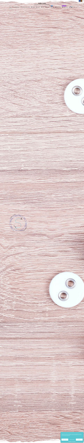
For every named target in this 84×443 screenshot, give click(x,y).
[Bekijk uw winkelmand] (71, 7)
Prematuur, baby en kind (25, 7)
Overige (48, 7)
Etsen (43, 7)
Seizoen (38, 7)
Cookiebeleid (70, 441)
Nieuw (53, 7)
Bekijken (79, 439)
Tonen (74, 7)
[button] (41, 231)
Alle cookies (65, 439)
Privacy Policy (73, 441)
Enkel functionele (72, 439)
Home (10, 7)
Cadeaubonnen (65, 7)
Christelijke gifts (16, 7)
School (33, 7)
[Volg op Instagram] (81, 1)
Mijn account (58, 7)
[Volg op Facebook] (79, 1)
